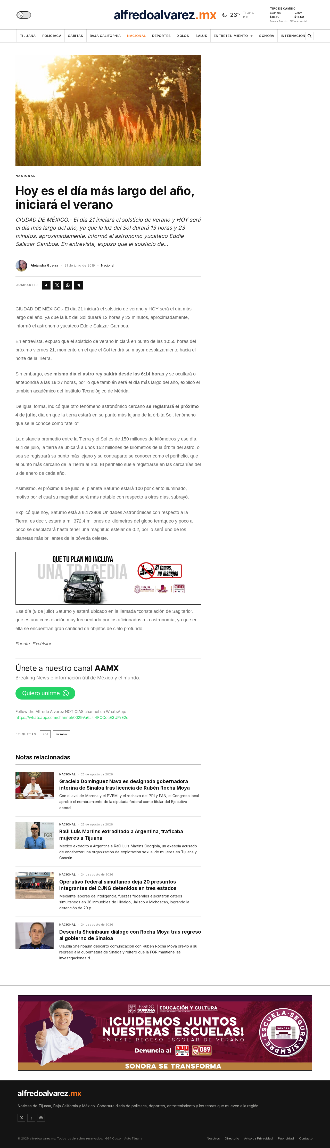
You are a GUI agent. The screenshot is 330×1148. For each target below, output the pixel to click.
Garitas (75, 36)
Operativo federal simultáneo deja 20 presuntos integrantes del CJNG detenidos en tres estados (118, 885)
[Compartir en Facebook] (46, 285)
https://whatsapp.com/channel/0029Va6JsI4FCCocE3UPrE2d (71, 717)
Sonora (266, 36)
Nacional (136, 36)
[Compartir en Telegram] (78, 285)
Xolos (183, 36)
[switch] (23, 15)
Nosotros (213, 1138)
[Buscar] (309, 36)
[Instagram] (41, 1118)
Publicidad (286, 1138)
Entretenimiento (233, 36)
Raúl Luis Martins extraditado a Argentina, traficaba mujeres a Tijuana (121, 835)
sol (45, 734)
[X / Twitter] (21, 1118)
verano (61, 734)
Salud (201, 36)
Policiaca (51, 36)
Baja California (105, 36)
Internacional (295, 36)
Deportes (161, 36)
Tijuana (28, 36)
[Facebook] (31, 1118)
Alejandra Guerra (44, 265)
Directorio (232, 1138)
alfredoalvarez (165, 15)
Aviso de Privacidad (258, 1138)
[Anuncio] (108, 578)
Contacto (305, 1138)
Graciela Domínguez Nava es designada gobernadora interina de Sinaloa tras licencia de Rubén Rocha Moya (124, 784)
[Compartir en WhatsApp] (67, 285)
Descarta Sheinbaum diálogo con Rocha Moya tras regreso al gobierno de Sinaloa (130, 935)
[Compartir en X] (57, 285)
